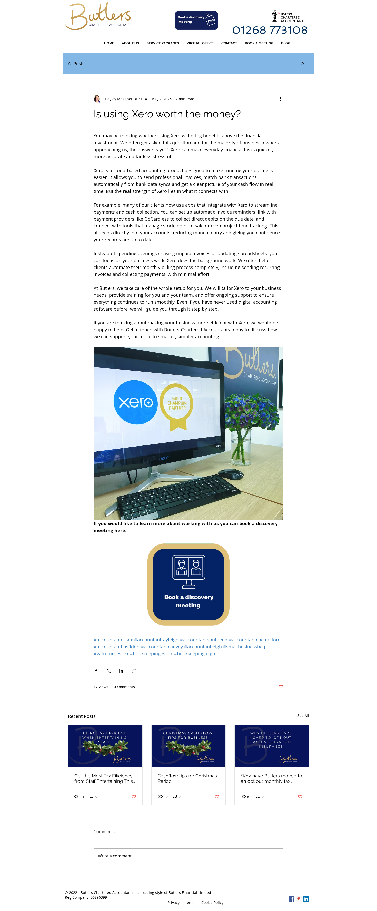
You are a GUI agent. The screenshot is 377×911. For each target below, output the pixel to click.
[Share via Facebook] (96, 670)
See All (303, 715)
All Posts (76, 63)
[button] (302, 64)
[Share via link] (133, 670)
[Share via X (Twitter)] (108, 670)
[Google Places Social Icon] (299, 899)
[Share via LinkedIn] (121, 670)
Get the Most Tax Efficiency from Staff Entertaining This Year (103, 778)
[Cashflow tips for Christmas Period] (189, 746)
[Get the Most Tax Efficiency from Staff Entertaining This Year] (105, 746)
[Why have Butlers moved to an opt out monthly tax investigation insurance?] (272, 746)
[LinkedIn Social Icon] (306, 899)
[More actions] (280, 99)
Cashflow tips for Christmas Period (187, 778)
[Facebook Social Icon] (291, 899)
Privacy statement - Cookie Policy (195, 902)
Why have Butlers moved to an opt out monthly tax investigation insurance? (271, 778)
